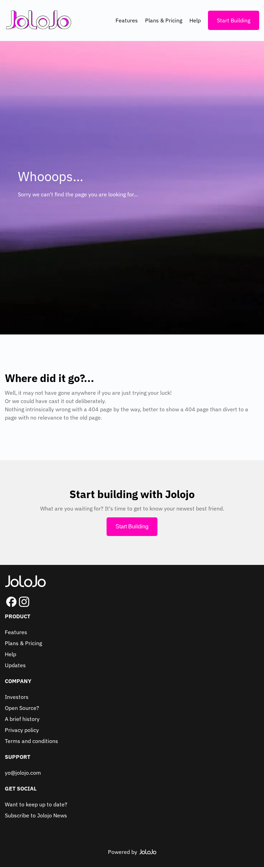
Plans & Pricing (163, 20)
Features (127, 20)
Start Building (233, 20)
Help (195, 20)
